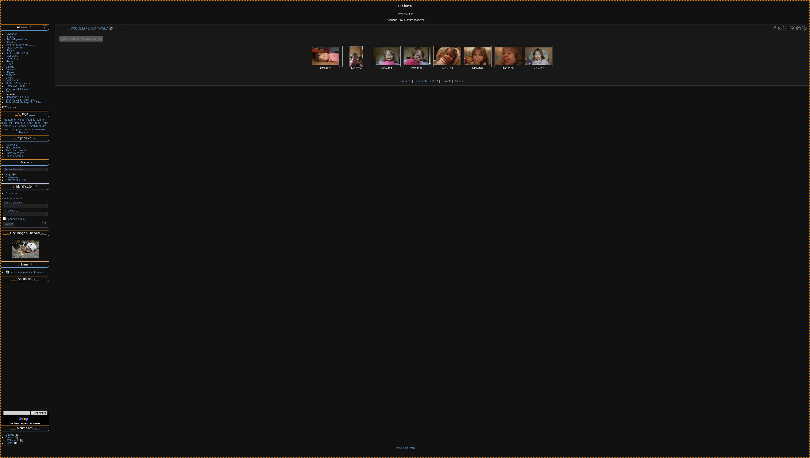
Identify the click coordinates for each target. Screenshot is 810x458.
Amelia (7, 126)
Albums (22, 27)
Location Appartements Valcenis (28, 272)
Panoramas (12, 58)
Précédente (421, 81)
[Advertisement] (25, 345)
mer (37, 122)
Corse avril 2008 (15, 86)
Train (10, 64)
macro (7, 129)
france (10, 36)
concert (23, 126)
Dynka (11, 72)
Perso (9, 91)
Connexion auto (15, 219)
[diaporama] (792, 28)
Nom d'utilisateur (12, 202)
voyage (17, 129)
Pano (45, 122)
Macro (9, 61)
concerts (10, 75)
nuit (11, 122)
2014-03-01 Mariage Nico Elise (24, 102)
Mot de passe (10, 210)
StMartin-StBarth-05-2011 (20, 44)
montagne (10, 119)
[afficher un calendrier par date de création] (804, 28)
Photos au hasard (16, 150)
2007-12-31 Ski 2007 (18, 88)
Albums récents (14, 155)
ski (29, 132)
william (41, 119)
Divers (9, 77)
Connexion (12, 193)
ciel (15, 126)
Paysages (11, 33)
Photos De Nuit (14, 47)
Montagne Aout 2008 (18, 97)
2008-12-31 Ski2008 (17, 53)
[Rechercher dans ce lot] (774, 27)
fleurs (21, 132)
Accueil (77, 28)
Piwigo (412, 447)
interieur (20, 122)
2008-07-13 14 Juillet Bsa (20, 99)
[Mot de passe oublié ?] (43, 225)
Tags (8, 174)
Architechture (38, 126)
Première (405, 81)
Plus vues (11, 144)
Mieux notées (13, 147)
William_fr (13, 80)
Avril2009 (12, 55)
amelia (11, 94)
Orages (11, 42)
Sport (30, 122)
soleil (4, 122)
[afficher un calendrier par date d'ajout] (798, 28)
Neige (10, 50)
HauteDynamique (17, 39)
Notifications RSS (16, 180)
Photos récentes (15, 153)
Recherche (12, 177)
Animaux (11, 69)
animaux (40, 129)
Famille (30, 119)
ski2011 (10, 66)
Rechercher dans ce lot (84, 39)
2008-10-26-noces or (18, 83)
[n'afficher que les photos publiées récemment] (45, 27)
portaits (28, 129)
